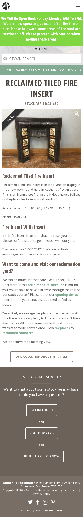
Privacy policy (41, 493)
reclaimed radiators (17, 333)
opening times (66, 295)
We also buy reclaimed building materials (41, 70)
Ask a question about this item (41, 356)
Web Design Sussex (33, 510)
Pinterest (53, 502)
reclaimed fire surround (46, 285)
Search (5, 58)
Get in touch (41, 410)
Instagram (45, 502)
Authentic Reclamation (6, 6)
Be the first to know (41, 456)
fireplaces (62, 328)
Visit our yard (42, 433)
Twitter (30, 502)
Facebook (38, 502)
